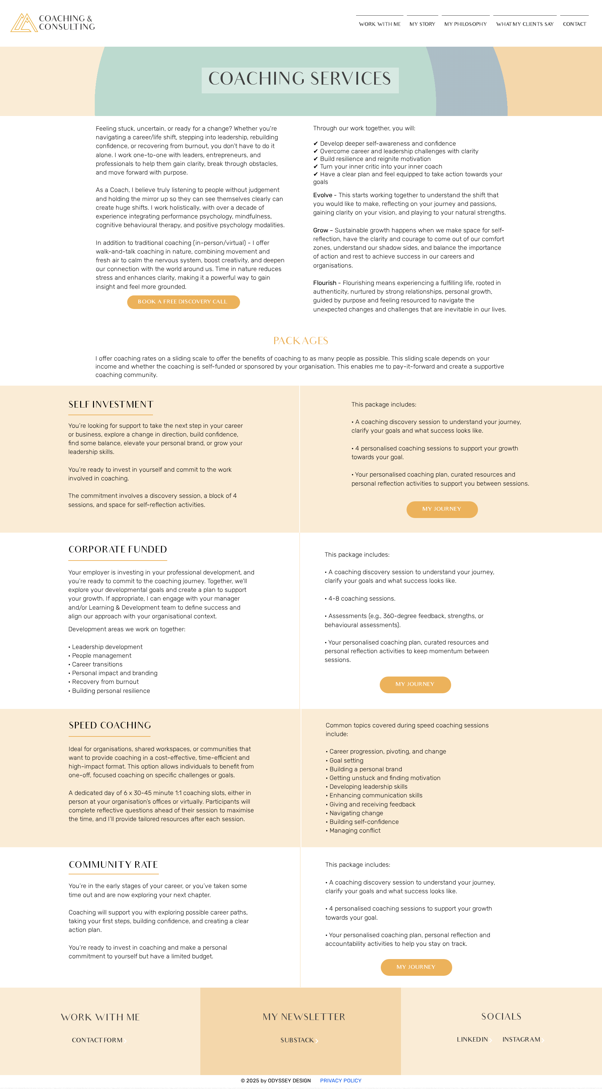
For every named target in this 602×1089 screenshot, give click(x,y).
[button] (379, 22)
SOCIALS (501, 1017)
